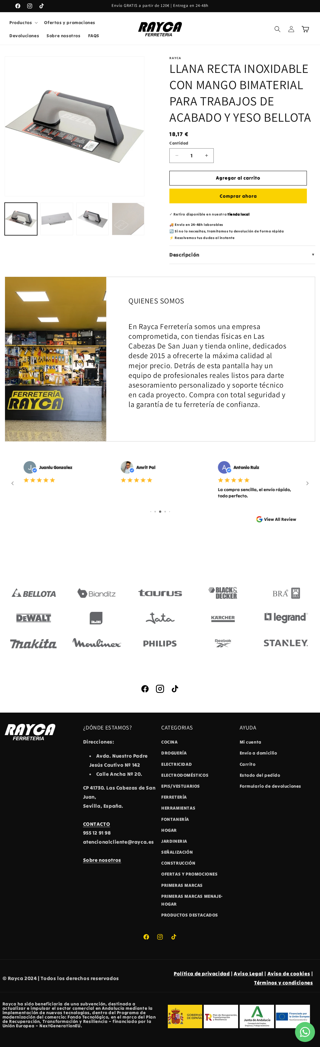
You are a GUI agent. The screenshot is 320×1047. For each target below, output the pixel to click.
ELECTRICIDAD (176, 764)
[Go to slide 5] (169, 511)
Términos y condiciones (283, 982)
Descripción (242, 255)
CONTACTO (96, 824)
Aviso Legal (248, 973)
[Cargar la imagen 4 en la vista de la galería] (128, 219)
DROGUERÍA (174, 753)
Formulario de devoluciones (271, 786)
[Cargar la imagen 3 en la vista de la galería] (92, 219)
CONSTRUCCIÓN (178, 863)
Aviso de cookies (289, 973)
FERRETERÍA (174, 797)
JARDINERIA (174, 841)
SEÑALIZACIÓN (177, 852)
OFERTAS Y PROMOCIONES (189, 874)
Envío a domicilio (258, 753)
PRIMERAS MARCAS (182, 885)
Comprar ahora (238, 196)
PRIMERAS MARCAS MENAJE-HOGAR (192, 900)
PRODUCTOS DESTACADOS (189, 915)
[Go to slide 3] (160, 512)
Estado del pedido (260, 775)
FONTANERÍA (175, 819)
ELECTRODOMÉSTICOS (184, 775)
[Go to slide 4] (165, 511)
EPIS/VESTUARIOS (180, 786)
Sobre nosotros (102, 860)
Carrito (248, 764)
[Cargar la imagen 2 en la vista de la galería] (56, 219)
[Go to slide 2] (155, 511)
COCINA (169, 742)
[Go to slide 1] (150, 511)
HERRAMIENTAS (178, 808)
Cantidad (178, 143)
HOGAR (169, 830)
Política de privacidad (202, 973)
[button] (23, 22)
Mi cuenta (251, 742)
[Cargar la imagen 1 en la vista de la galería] (21, 219)
